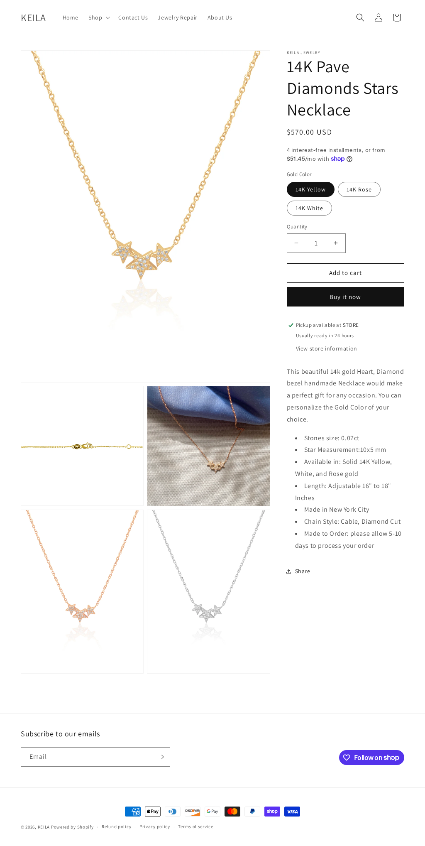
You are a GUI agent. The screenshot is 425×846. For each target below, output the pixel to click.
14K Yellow (311, 189)
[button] (98, 17)
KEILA (44, 827)
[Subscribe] (160, 757)
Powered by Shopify (72, 827)
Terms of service (195, 826)
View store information (326, 348)
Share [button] (302, 571)
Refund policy (116, 826)
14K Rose (359, 189)
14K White (309, 208)
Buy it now (345, 297)
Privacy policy (154, 826)
